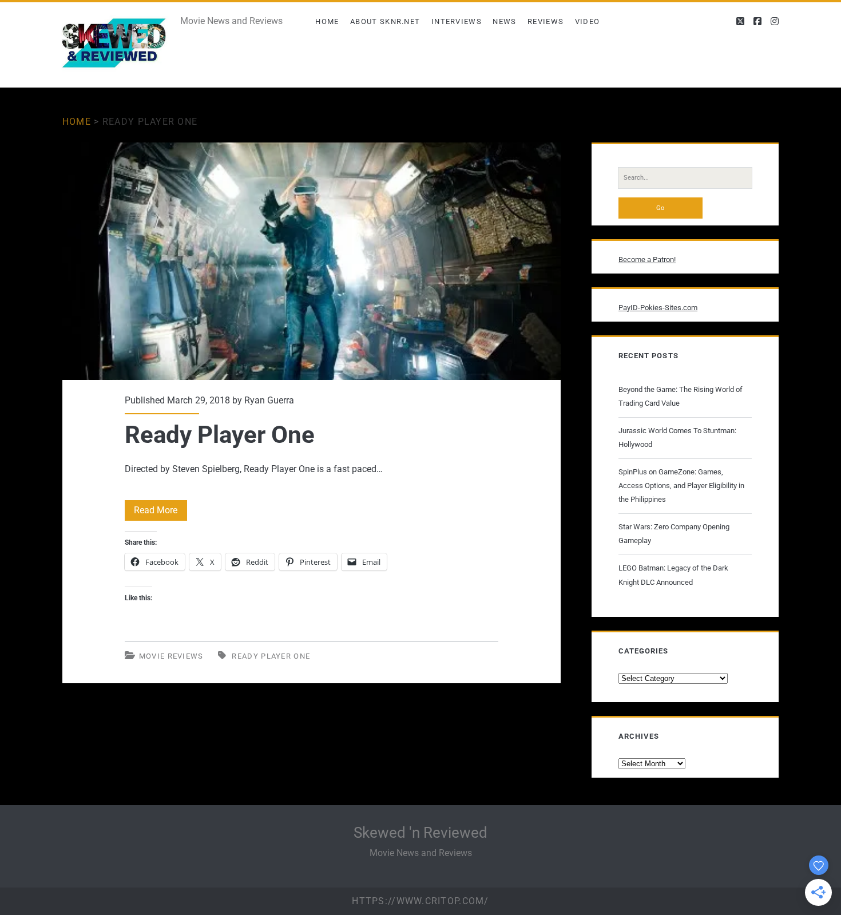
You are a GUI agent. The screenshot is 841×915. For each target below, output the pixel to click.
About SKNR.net (385, 21)
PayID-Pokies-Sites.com (657, 307)
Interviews (456, 21)
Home (327, 21)
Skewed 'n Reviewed (420, 832)
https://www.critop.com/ (420, 901)
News (504, 21)
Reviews (545, 21)
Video (587, 21)
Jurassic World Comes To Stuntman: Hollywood (677, 437)
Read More (160, 512)
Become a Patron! (647, 259)
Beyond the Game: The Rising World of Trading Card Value (680, 396)
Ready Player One (311, 261)
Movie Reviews (171, 656)
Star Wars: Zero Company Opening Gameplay (673, 533)
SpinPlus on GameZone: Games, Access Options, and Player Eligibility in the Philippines (681, 486)
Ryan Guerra (269, 400)
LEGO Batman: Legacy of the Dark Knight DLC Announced (673, 575)
